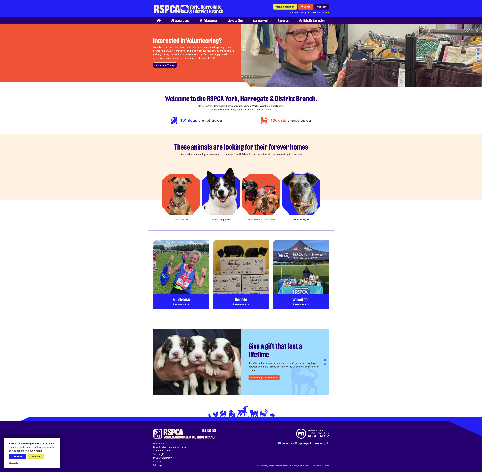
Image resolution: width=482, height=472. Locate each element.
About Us (283, 20)
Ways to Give (235, 20)
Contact (321, 6)
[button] (477, 50)
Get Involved (260, 20)
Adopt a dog (182, 20)
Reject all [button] (36, 456)
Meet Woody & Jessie (260, 219)
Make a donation (285, 6)
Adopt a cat (210, 20)
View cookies (13, 463)
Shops (307, 6)
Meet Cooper (219, 219)
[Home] (159, 20)
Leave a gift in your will (264, 377)
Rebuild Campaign (314, 20)
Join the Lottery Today (168, 61)
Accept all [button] (17, 456)
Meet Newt (179, 219)
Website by (321, 466)
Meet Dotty (300, 219)
